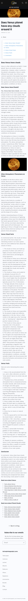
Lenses (4, 562)
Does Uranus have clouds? (12, 509)
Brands (4, 582)
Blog (4, 586)
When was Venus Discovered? (13, 495)
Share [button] (4, 37)
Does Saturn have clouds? (12, 516)
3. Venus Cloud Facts (10, 50)
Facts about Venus (9, 484)
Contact (5, 589)
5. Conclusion (7, 55)
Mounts (5, 566)
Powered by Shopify (21, 598)
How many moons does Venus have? (15, 494)
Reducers (5, 569)
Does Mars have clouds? (11, 514)
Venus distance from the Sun (12, 486)
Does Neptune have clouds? (12, 511)
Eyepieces (5, 576)
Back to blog (15, 526)
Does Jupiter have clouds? (12, 513)
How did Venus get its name (12, 488)
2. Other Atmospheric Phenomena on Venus (13, 46)
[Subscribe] (23, 542)
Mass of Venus (8, 497)
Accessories (6, 579)
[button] (2, 3)
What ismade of (11, 499)
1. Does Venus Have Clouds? (12, 43)
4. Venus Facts (8, 52)
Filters (4, 572)
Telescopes (6, 555)
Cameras (5, 559)
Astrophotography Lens (11, 598)
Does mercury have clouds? (12, 507)
